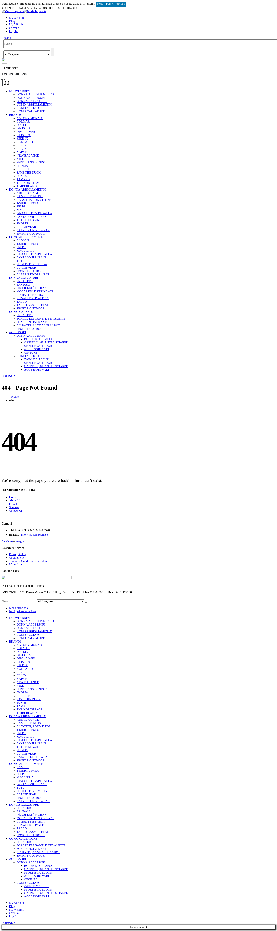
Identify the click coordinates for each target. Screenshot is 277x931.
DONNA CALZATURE (32, 101)
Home (12, 497)
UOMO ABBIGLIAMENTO (34, 104)
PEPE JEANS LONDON (32, 162)
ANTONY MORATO (30, 118)
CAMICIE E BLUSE (30, 196)
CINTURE (30, 352)
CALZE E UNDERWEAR (33, 230)
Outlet (120, 4)
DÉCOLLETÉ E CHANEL (34, 288)
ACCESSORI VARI (36, 349)
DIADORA (24, 128)
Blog (12, 21)
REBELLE (23, 169)
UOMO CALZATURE (31, 111)
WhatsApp (15, 564)
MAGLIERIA (25, 209)
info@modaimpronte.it (34, 534)
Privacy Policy (17, 554)
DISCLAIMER (26, 131)
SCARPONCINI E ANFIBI (34, 322)
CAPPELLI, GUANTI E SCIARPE (46, 342)
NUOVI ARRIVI (19, 91)
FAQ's (13, 503)
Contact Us (15, 510)
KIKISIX (22, 138)
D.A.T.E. (22, 124)
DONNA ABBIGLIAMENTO (35, 94)
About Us (15, 500)
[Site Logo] (24, 11)
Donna (109, 4)
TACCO (22, 301)
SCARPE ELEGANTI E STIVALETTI (41, 318)
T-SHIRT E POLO (28, 203)
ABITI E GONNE (28, 192)
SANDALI (23, 284)
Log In (13, 31)
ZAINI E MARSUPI (36, 359)
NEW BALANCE (28, 155)
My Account (17, 17)
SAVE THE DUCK (29, 172)
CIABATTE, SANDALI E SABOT (38, 325)
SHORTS (22, 223)
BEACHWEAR (26, 226)
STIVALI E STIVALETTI (33, 298)
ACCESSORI (17, 332)
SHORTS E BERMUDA (32, 264)
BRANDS (15, 114)
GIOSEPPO (24, 135)
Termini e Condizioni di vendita (28, 561)
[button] (7, 37)
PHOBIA (22, 165)
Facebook (7, 541)
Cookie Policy (17, 557)
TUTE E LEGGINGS (30, 220)
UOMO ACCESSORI (30, 108)
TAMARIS (23, 179)
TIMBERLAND (27, 186)
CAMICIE (23, 240)
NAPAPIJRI (24, 152)
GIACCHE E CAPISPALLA (34, 213)
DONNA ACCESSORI (31, 97)
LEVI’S (21, 145)
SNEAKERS (25, 281)
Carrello (14, 27)
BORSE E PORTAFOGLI (40, 339)
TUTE (20, 260)
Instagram (20, 541)
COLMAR (23, 121)
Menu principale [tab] (18, 607)
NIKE (20, 158)
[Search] (52, 52)
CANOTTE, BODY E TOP (34, 199)
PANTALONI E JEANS (32, 216)
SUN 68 (22, 175)
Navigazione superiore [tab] (22, 611)
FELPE (21, 206)
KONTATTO (25, 141)
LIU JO (21, 148)
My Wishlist (16, 24)
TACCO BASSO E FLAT (32, 305)
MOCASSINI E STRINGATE (35, 291)
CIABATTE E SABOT (31, 294)
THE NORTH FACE (29, 182)
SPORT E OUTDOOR (31, 233)
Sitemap (14, 507)
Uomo (100, 4)
